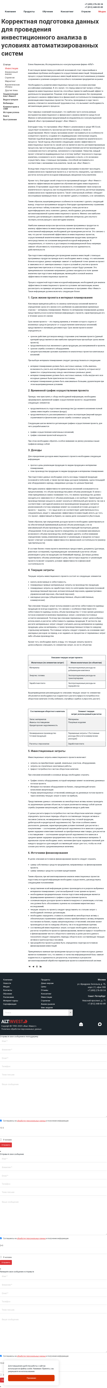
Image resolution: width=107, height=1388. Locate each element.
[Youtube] (105, 1025)
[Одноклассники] (36, 966)
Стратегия (9, 77)
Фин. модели (47, 1007)
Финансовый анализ (11, 73)
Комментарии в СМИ (11, 107)
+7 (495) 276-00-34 (94, 4)
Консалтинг (67, 11)
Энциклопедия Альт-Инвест (10, 95)
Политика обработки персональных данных (21, 1029)
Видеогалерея (10, 99)
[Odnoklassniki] (86, 1025)
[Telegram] (33, 966)
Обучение (47, 11)
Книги (6, 116)
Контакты (7, 990)
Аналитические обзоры (12, 85)
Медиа (102, 11)
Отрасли (86, 11)
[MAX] (100, 1024)
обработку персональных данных (31, 1121)
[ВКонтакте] (29, 966)
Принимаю (31, 1378)
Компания (10, 11)
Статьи (6, 64)
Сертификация (9, 1004)
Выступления (10, 119)
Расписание (8, 997)
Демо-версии (47, 983)
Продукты (29, 11)
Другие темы (11, 90)
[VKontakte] (90, 1025)
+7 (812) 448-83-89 (94, 7)
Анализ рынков (48, 1004)
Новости (7, 983)
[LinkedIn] (40, 966)
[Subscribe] (81, 1025)
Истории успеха (11, 112)
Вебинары (8, 103)
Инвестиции (11, 68)
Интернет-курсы (10, 1000)
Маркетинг (10, 81)
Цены (43, 986)
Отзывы (44, 990)
